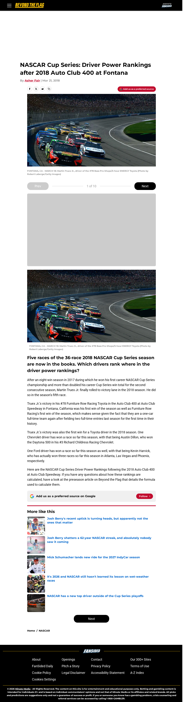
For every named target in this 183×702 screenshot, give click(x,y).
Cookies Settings (44, 679)
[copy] (48, 88)
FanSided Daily (42, 666)
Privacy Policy (100, 666)
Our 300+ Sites (140, 659)
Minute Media (22, 688)
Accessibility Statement (108, 673)
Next (145, 186)
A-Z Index (137, 673)
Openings (68, 659)
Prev (38, 186)
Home (31, 630)
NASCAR (44, 630)
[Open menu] (9, 5)
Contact (96, 659)
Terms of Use (139, 666)
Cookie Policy (41, 673)
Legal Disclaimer (73, 673)
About (36, 659)
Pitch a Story (71, 666)
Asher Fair (32, 80)
